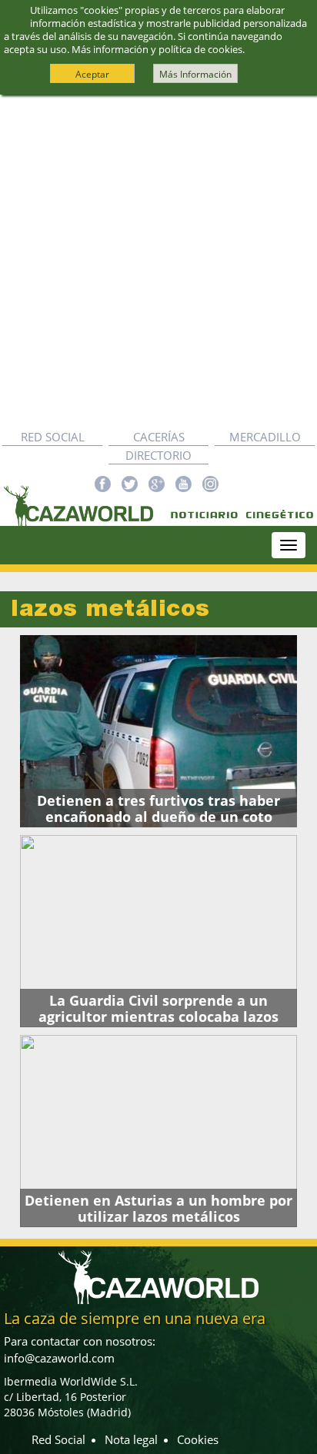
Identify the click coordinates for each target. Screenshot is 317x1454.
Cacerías (159, 436)
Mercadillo (265, 436)
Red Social (53, 436)
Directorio (158, 455)
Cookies (198, 1439)
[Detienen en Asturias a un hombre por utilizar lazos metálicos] (158, 1131)
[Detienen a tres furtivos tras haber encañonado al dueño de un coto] (158, 731)
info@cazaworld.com (59, 1358)
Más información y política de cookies (157, 49)
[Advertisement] (158, 261)
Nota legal (131, 1439)
